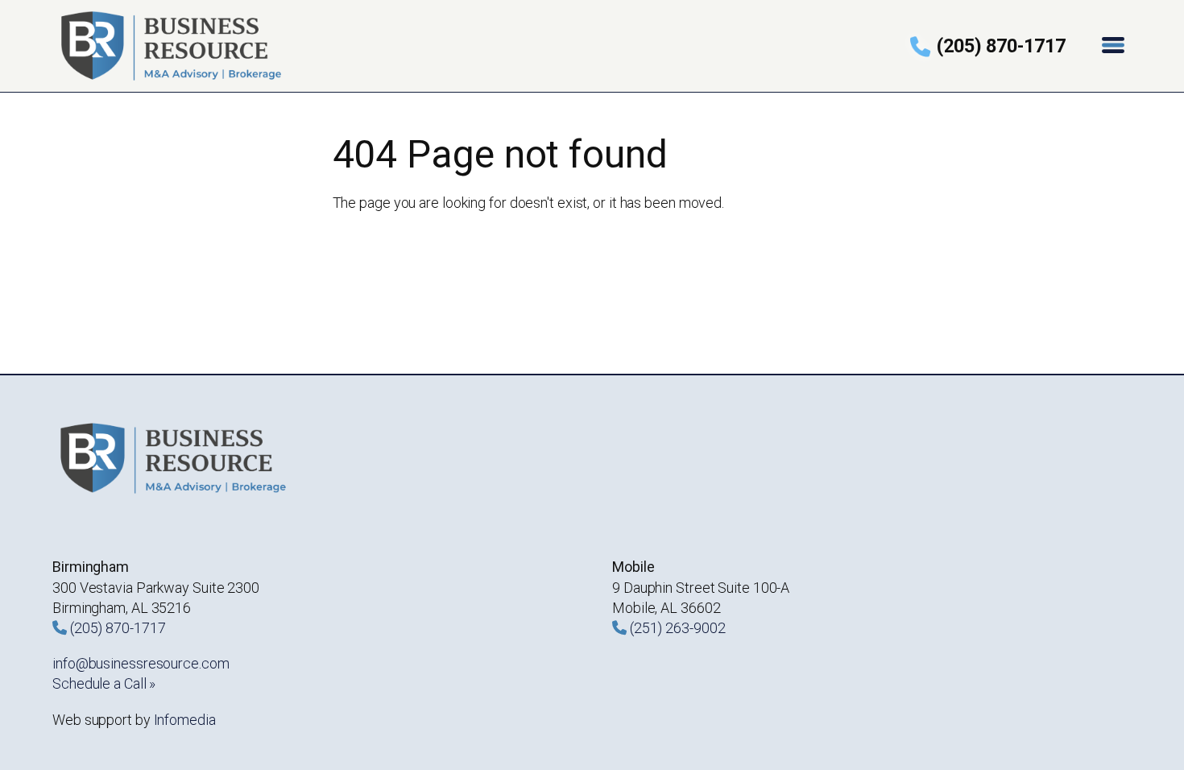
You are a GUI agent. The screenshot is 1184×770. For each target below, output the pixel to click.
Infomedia (185, 719)
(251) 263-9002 (678, 627)
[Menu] (1115, 46)
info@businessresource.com (141, 663)
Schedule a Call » (103, 683)
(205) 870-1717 (1001, 46)
